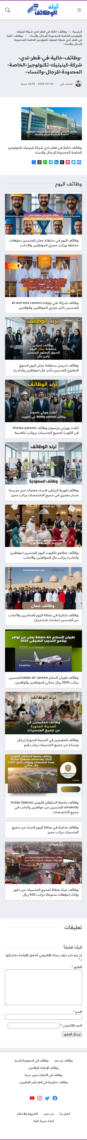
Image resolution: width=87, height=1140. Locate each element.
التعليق (77, 967)
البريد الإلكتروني (71, 1025)
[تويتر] (47, 1098)
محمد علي (66, 83)
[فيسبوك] (55, 1098)
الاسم (77, 1012)
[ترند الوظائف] (43, 10)
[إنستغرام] (39, 1098)
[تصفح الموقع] (79, 10)
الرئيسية (77, 31)
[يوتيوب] (32, 1098)
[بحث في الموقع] (8, 10)
